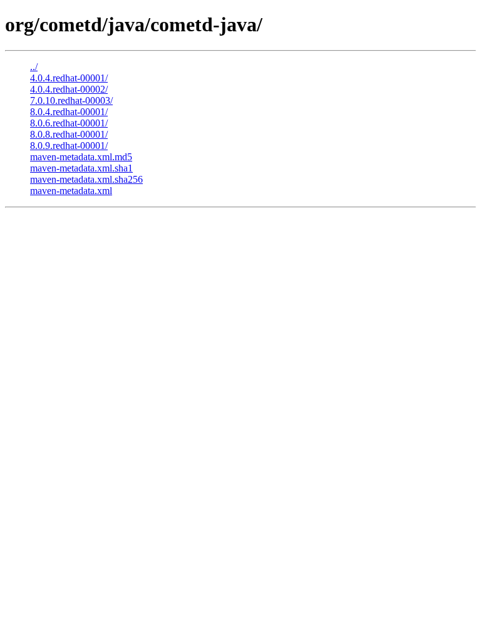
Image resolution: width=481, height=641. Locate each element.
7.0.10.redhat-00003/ (71, 100)
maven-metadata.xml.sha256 (86, 179)
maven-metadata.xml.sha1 (81, 168)
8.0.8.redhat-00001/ (69, 134)
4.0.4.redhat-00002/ (69, 89)
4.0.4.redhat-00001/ (69, 78)
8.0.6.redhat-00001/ (69, 123)
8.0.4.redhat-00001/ (69, 111)
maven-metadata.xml (71, 190)
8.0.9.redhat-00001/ (69, 145)
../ (34, 66)
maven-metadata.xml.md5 (81, 156)
